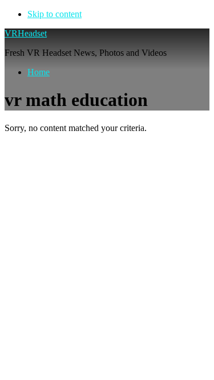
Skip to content (54, 14)
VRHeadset (26, 33)
